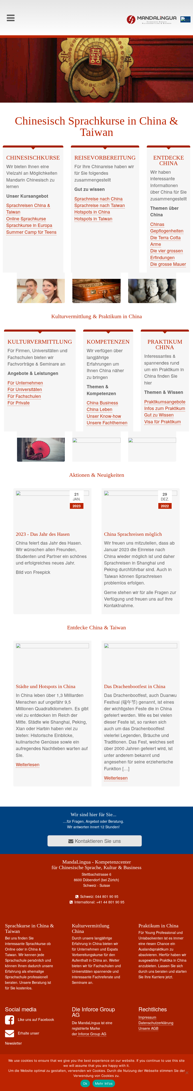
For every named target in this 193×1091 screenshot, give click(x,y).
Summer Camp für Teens (31, 232)
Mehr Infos (104, 1083)
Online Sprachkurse (26, 218)
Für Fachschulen (24, 396)
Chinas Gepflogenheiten (166, 227)
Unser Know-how (104, 416)
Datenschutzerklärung (155, 1022)
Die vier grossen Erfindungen (166, 253)
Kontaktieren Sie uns (97, 840)
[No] (186, 1072)
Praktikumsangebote (164, 401)
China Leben (99, 409)
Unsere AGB (148, 1028)
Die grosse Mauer (168, 264)
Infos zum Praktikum (164, 408)
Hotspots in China (92, 212)
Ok (85, 1083)
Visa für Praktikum (162, 421)
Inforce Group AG (91, 1033)
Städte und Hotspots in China (45, 686)
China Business (102, 402)
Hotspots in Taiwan (93, 218)
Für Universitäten (25, 389)
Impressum (147, 1017)
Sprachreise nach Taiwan (99, 205)
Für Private (19, 402)
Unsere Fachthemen (107, 422)
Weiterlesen (27, 764)
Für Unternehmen (25, 382)
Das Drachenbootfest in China (134, 686)
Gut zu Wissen (159, 414)
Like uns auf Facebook (36, 1019)
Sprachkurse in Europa (29, 225)
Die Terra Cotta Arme (165, 240)
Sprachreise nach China (98, 198)
